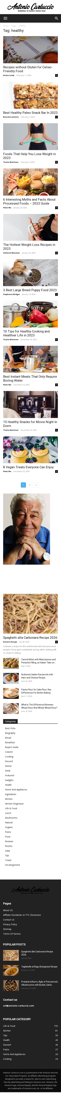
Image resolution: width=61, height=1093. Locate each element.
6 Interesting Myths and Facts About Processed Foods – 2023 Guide (29, 201)
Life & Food (11, 808)
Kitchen (9, 798)
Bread (8, 737)
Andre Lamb (8, 75)
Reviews (9, 841)
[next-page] (36, 485)
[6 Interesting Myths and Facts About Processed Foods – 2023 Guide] (30, 182)
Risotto (8, 846)
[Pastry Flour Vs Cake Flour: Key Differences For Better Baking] (11, 693)
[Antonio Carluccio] (30, 7)
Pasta (8, 831)
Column (9, 751)
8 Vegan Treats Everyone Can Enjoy (28, 467)
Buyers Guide (11, 747)
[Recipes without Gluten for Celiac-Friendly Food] (30, 49)
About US (8, 910)
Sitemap (7, 929)
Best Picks (10, 728)
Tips (7, 855)
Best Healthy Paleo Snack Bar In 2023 (30, 113)
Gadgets (9, 780)
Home (6, 25)
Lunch (8, 813)
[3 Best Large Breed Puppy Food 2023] (30, 272)
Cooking (9, 756)
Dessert (9, 761)
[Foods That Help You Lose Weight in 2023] (30, 136)
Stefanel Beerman (11, 253)
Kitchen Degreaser (14, 803)
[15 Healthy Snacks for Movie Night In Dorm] (30, 404)
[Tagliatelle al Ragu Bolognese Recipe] (11, 970)
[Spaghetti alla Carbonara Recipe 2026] (30, 614)
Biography (10, 732)
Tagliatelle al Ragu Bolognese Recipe (39, 966)
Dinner (8, 765)
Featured (9, 775)
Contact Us (8, 919)
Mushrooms (11, 817)
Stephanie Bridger (11, 294)
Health (8, 784)
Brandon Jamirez (11, 117)
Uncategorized (12, 864)
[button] (5, 18)
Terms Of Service (12, 933)
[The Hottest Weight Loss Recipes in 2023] (30, 227)
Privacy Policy (10, 924)
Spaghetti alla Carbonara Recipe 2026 (30, 638)
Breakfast (10, 742)
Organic (9, 827)
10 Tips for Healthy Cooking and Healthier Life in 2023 (26, 333)
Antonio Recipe (10, 642)
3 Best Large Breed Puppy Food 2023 (30, 290)
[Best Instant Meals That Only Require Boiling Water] (30, 359)
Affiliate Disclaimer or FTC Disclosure (22, 914)
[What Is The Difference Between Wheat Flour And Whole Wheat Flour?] (11, 708)
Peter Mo (7, 207)
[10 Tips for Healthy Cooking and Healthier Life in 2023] (30, 314)
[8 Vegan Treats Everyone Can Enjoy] (30, 449)
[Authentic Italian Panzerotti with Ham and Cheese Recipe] (11, 678)
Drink (7, 770)
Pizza (7, 836)
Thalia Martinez (10, 162)
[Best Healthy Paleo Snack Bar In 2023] (30, 95)
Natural (9, 822)
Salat (7, 850)
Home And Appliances (16, 789)
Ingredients (10, 794)
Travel (8, 860)
